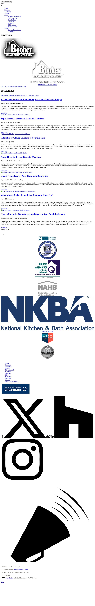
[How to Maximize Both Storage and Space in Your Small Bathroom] (47, 210)
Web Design (9, 578)
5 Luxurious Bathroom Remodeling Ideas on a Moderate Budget (31, 99)
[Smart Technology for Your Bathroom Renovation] (47, 172)
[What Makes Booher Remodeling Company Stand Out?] (47, 191)
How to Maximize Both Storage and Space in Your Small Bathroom (33, 214)
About (6, 15)
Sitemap (26, 569)
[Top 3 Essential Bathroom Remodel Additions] (47, 115)
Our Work (11, 21)
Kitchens (7, 10)
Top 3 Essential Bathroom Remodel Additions (22, 118)
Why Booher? (9, 370)
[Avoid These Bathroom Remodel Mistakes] (47, 153)
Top (2, 582)
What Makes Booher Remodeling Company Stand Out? (27, 195)
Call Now (3, 86)
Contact (6, 28)
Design (6, 13)
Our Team (8, 371)
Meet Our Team (12, 18)
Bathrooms (7, 11)
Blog (6, 375)
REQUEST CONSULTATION (47, 85)
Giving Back (12, 25)
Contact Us (11, 31)
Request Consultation (14, 30)
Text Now (10, 86)
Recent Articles (12, 26)
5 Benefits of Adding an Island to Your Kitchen (23, 138)
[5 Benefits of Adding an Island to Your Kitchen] (47, 134)
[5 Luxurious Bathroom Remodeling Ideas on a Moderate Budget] (47, 96)
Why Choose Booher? (14, 16)
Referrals (10, 23)
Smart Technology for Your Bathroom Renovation (24, 176)
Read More (4, 113)
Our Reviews (12, 20)
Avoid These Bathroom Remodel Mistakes (21, 157)
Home (6, 8)
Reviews (7, 373)
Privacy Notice (18, 569)
